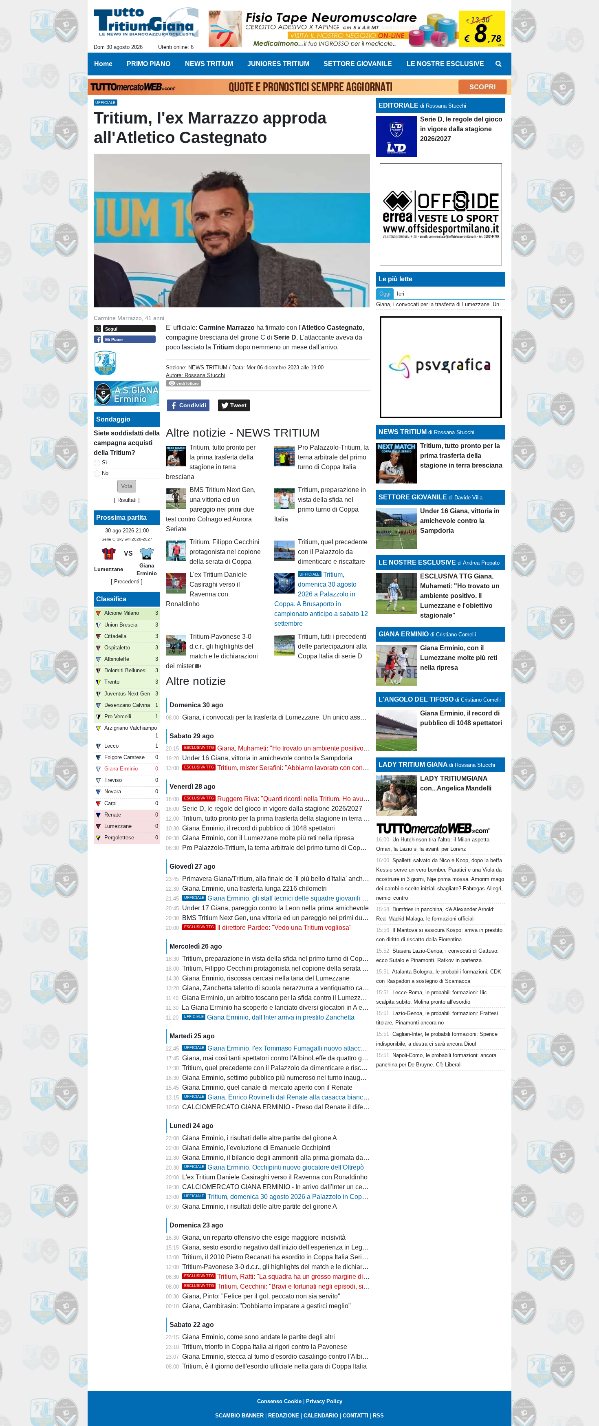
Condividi (192, 405)
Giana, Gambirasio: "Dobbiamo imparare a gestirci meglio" (266, 1305)
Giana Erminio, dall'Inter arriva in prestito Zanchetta (269, 1017)
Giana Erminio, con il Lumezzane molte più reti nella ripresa (268, 837)
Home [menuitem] (103, 63)
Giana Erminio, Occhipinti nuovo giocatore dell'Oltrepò (274, 1167)
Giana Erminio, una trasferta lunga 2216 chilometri (254, 888)
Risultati (127, 500)
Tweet (238, 405)
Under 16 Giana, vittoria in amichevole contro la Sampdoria (267, 758)
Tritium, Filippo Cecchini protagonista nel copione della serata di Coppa (225, 552)
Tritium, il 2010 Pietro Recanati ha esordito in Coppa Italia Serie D (277, 1257)
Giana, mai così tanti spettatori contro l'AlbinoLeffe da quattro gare (276, 1058)
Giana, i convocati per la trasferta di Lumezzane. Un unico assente (277, 717)
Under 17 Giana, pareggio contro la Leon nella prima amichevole (275, 908)
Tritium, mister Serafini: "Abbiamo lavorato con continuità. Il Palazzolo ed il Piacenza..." (325, 767)
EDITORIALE (398, 105)
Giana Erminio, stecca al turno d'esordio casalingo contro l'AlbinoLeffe (283, 1356)
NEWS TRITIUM (207, 367)
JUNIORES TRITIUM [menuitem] (278, 63)
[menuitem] (498, 64)
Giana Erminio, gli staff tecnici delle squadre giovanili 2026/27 (284, 898)
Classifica (111, 599)
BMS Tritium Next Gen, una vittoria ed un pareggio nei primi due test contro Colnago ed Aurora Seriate (210, 509)
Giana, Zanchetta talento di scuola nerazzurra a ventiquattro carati (277, 988)
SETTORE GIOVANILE (413, 497)
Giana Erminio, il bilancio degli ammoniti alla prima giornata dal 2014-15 (286, 1157)
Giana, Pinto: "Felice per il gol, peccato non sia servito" (261, 1296)
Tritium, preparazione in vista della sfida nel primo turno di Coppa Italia (283, 958)
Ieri (400, 294)
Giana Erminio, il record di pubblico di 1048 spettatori (258, 828)
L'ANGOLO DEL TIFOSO (416, 699)
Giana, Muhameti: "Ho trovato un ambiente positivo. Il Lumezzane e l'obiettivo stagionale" (329, 748)
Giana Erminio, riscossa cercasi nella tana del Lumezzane (266, 978)
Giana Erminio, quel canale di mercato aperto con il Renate (267, 1087)
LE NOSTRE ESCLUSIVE (417, 562)
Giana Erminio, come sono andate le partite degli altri (258, 1336)
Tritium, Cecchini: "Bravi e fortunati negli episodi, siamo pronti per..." (298, 1286)
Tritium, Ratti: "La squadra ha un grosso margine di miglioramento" (296, 1276)
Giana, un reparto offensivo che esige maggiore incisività (264, 1237)
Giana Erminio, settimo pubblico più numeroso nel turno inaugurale (278, 1077)
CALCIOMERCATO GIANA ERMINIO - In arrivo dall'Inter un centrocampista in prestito (305, 1186)
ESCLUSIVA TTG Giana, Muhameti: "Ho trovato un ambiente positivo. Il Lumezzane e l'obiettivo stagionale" (460, 596)
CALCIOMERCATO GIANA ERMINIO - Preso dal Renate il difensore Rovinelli (294, 1107)
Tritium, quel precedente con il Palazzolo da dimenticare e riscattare (333, 552)
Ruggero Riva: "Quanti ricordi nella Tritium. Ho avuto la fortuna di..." (297, 798)
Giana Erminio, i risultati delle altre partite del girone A (259, 1138)
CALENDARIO (321, 1416)
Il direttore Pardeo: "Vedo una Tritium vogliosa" (268, 927)
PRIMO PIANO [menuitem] (148, 63)
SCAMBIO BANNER (239, 1416)
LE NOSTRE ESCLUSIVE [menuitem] (445, 63)
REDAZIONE (283, 1416)
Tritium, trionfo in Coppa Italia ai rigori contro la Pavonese (264, 1346)
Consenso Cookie (279, 1401)
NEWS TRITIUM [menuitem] (209, 63)
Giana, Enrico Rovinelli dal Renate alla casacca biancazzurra (284, 1097)
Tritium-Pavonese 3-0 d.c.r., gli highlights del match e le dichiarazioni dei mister (296, 1266)
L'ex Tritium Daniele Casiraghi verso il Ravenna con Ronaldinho (275, 1177)
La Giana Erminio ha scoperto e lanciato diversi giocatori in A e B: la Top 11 (290, 1007)
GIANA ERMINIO (404, 634)
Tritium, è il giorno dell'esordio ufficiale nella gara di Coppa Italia (274, 1366)
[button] (126, 486)
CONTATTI (355, 1416)
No (105, 473)
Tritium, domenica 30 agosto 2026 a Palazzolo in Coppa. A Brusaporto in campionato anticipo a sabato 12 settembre (363, 1196)
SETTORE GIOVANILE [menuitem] (358, 63)
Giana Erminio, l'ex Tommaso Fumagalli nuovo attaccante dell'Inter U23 (298, 1048)
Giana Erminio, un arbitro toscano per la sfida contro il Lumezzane (277, 997)
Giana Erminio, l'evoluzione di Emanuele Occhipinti (256, 1147)
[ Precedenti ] (127, 581)
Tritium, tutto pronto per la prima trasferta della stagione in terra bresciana (287, 818)
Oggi (384, 294)
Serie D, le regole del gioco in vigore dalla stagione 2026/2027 (272, 808)
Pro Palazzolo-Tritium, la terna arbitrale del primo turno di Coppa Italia (333, 457)
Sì (104, 462)
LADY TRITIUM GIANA (413, 764)
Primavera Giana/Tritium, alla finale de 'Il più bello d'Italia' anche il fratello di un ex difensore (313, 878)
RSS (378, 1416)
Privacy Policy (324, 1401)
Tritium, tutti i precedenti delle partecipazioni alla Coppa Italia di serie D (332, 646)
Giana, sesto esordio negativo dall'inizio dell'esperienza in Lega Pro (280, 1247)
